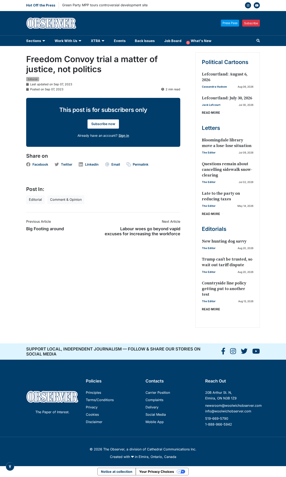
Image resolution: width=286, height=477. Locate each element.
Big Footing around (45, 228)
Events (120, 41)
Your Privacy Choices (156, 471)
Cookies (92, 414)
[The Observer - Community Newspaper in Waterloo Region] (51, 23)
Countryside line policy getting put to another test (224, 289)
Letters (211, 128)
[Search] (258, 40)
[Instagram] (248, 5)
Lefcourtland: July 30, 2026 (227, 98)
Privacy (92, 407)
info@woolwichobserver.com (228, 411)
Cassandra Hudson (214, 86)
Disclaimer (94, 422)
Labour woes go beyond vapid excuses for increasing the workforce (142, 231)
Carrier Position (158, 392)
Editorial (32, 79)
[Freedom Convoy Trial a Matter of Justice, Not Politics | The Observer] (223, 352)
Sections (33, 41)
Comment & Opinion (66, 199)
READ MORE (211, 112)
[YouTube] (257, 5)
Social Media (156, 414)
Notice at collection (116, 471)
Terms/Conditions (100, 400)
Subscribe (251, 23)
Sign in (124, 135)
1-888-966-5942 (218, 424)
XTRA (95, 41)
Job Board (172, 41)
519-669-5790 (216, 418)
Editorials (214, 229)
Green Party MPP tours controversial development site (105, 5)
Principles (93, 392)
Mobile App (155, 422)
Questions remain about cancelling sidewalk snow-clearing (227, 169)
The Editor (209, 152)
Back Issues (145, 41)
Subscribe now (103, 124)
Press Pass (230, 23)
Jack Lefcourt (211, 104)
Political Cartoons (225, 62)
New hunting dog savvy (224, 241)
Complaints (154, 400)
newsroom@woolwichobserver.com (233, 405)
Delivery (152, 407)
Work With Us (66, 41)
